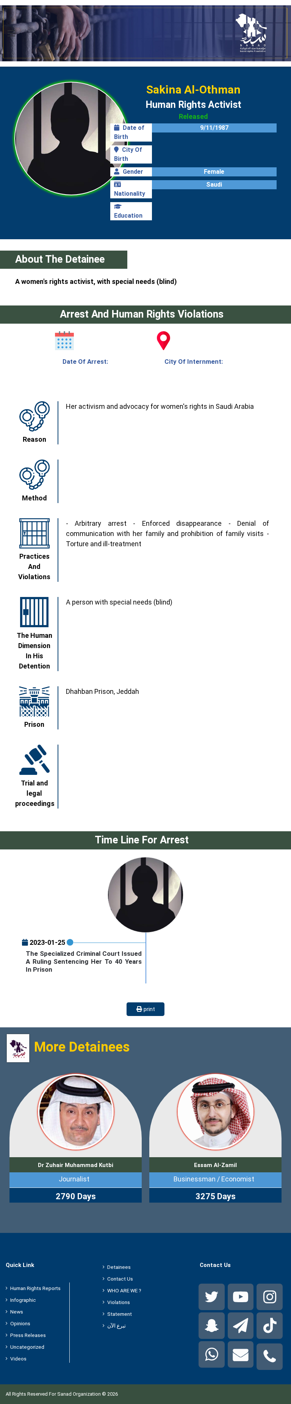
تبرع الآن (116, 1326)
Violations (118, 1302)
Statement (119, 1314)
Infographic (23, 1300)
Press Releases (28, 1335)
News (16, 1312)
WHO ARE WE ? (124, 1290)
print (148, 1009)
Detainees (119, 1267)
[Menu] (11, 36)
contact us (120, 1279)
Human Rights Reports (35, 1288)
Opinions (20, 1323)
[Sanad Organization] (145, 33)
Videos (18, 1359)
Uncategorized (27, 1347)
